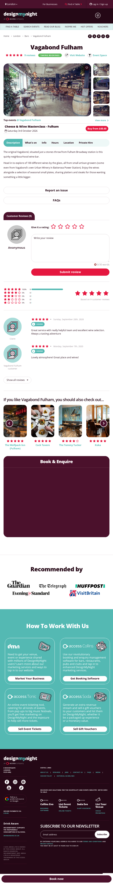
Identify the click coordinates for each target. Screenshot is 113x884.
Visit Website (77, 55)
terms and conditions (92, 841)
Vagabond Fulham (42, 36)
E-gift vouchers (84, 808)
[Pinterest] (23, 782)
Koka (98, 445)
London (17, 36)
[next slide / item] (103, 423)
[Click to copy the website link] (107, 36)
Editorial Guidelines (65, 776)
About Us (44, 772)
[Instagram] (15, 782)
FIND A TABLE (12, 26)
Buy (97, 128)
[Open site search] (98, 15)
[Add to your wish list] (87, 68)
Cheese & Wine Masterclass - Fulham (32, 126)
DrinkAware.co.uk (11, 836)
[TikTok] (21, 788)
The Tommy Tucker (70, 445)
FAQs (56, 200)
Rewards (56, 772)
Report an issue (56, 190)
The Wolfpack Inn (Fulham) (15, 446)
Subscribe (102, 834)
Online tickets (65, 811)
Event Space (100, 55)
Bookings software (44, 809)
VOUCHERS (103, 26)
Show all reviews (16, 380)
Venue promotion (100, 812)
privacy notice (46, 844)
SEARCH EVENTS (31, 26)
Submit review (70, 272)
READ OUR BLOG (52, 26)
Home (6, 36)
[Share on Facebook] (90, 36)
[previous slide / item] (9, 423)
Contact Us (78, 772)
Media (98, 772)
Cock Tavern (43, 445)
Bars (27, 36)
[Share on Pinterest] (99, 36)
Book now (56, 879)
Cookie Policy (46, 776)
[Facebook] (7, 782)
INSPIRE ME (70, 26)
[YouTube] (9, 788)
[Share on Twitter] (94, 36)
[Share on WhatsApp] (103, 36)
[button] (20, 55)
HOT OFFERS (87, 26)
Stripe (6, 813)
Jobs (67, 772)
